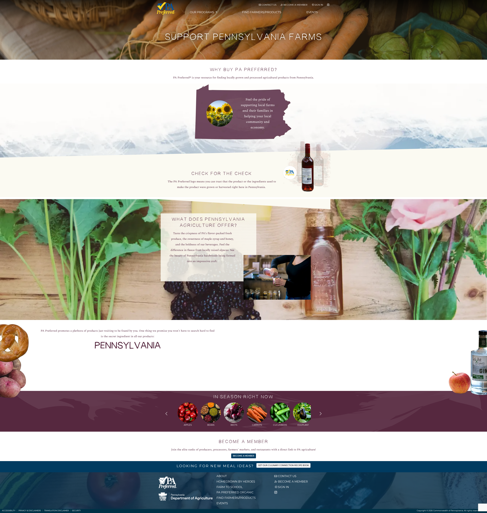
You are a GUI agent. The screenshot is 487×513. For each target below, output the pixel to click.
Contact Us (268, 4)
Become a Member (295, 4)
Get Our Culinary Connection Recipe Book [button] (283, 465)
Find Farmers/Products (261, 12)
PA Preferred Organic (235, 492)
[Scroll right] (320, 414)
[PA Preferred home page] (166, 8)
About (221, 476)
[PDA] (186, 496)
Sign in (318, 4)
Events (312, 12)
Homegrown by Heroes (235, 481)
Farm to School (229, 487)
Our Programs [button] (202, 12)
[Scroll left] (166, 414)
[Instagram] (328, 5)
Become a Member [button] (243, 456)
